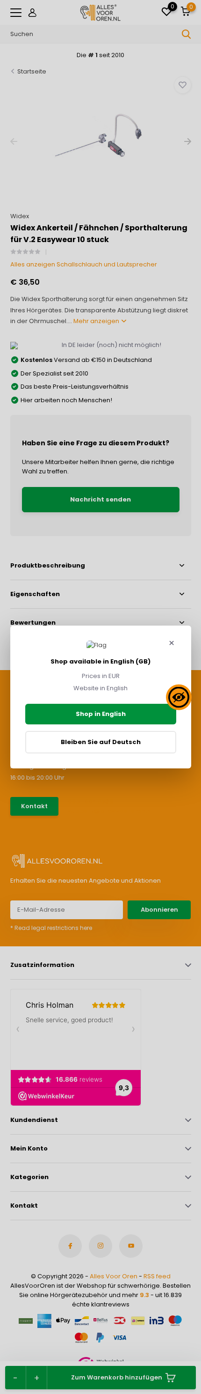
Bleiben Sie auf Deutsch (101, 742)
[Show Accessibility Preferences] (179, 697)
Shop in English (101, 713)
